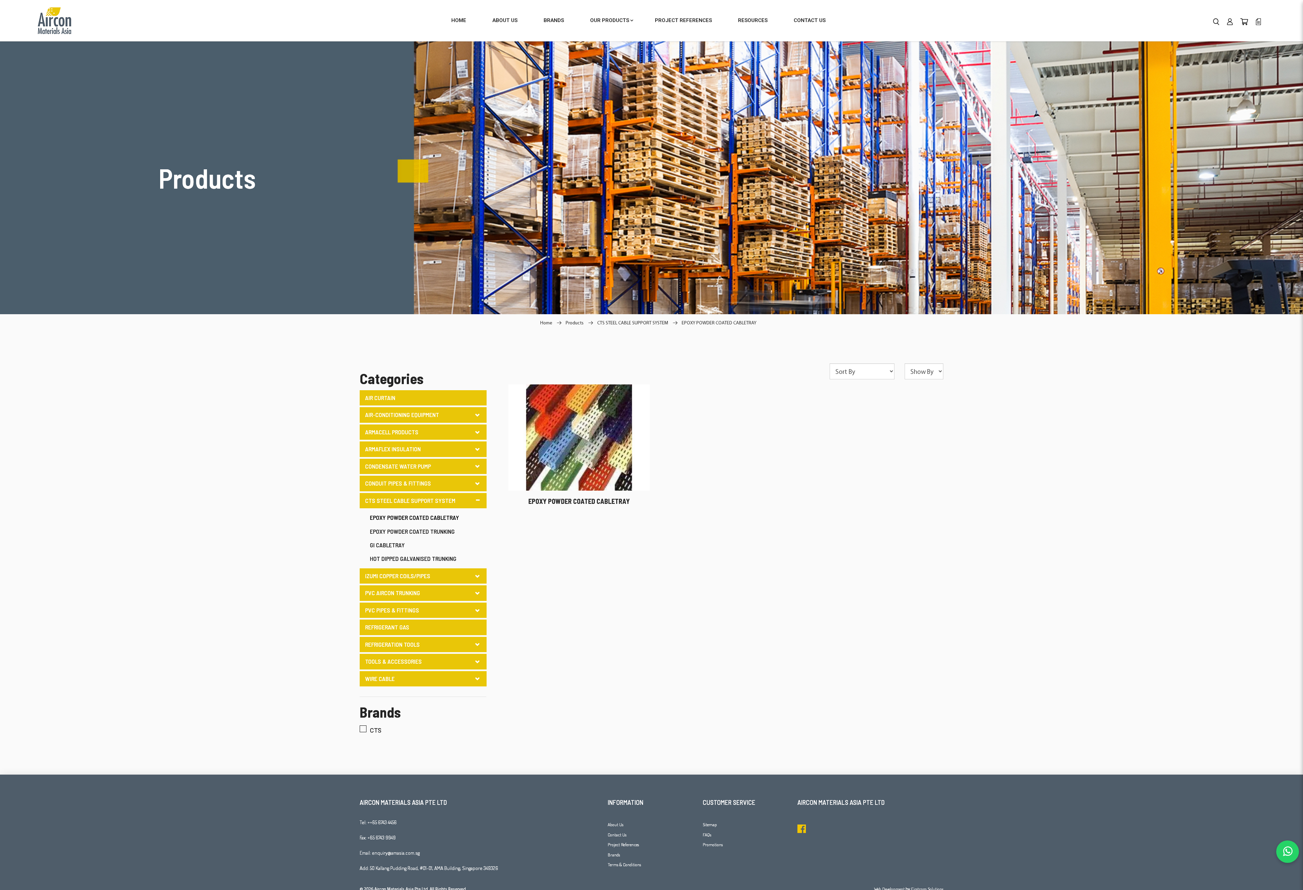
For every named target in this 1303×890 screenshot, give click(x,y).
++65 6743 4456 (382, 822)
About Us (615, 824)
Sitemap (710, 824)
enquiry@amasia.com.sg (396, 853)
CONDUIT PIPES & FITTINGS (398, 483)
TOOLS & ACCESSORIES (393, 661)
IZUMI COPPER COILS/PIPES (397, 576)
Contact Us (617, 834)
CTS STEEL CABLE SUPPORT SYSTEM (632, 323)
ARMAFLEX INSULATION (393, 449)
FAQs (707, 834)
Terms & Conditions (624, 864)
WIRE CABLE (380, 678)
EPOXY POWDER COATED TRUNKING (412, 531)
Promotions (713, 844)
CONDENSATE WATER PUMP (398, 466)
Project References (623, 844)
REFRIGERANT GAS (387, 627)
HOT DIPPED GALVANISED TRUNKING (413, 558)
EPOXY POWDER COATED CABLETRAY (719, 323)
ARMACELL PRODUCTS (391, 432)
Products (575, 323)
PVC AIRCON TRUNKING (392, 593)
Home (546, 323)
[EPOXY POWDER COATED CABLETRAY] (579, 437)
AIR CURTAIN (380, 397)
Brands (614, 854)
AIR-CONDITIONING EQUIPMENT (402, 414)
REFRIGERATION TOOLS (392, 644)
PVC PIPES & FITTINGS (392, 610)
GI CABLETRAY (387, 545)
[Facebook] (801, 829)
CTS (375, 730)
